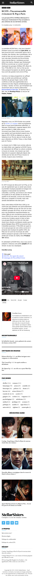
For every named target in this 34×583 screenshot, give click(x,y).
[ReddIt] (25, 307)
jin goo (20, 300)
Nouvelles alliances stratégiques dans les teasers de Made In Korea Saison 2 (16, 473)
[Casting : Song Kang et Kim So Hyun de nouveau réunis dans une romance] (17, 427)
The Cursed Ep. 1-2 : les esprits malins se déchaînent (14, 363)
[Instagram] (8, 523)
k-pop (25, 300)
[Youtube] (16, 523)
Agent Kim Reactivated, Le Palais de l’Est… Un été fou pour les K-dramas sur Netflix (16, 504)
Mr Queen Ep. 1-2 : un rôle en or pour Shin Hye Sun (16, 369)
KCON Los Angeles (11, 123)
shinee (4, 302)
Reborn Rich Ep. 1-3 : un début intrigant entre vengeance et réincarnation (16, 357)
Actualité (4, 7)
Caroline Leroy (8, 25)
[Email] (29, 307)
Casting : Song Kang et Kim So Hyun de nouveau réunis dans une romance (16, 442)
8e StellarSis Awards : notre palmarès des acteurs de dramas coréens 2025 (16, 342)
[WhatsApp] (17, 307)
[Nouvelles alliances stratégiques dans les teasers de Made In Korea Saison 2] (17, 458)
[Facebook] (9, 307)
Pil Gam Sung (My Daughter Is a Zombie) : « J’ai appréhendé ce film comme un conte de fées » (14, 560)
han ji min (13, 300)
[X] (13, 307)
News (8, 7)
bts (8, 300)
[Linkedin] (21, 307)
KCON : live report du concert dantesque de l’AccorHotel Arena (14, 257)
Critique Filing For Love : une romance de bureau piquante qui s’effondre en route (17, 556)
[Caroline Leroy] (6, 322)
